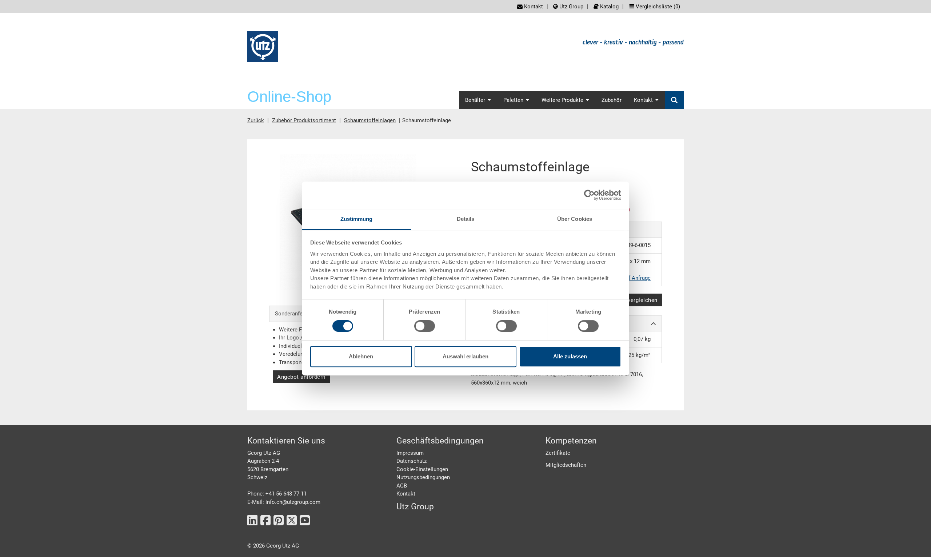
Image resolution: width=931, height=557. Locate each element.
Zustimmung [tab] (356, 219)
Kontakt (533, 6)
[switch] (424, 326)
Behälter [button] (475, 100)
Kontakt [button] (643, 100)
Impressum (410, 453)
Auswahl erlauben (465, 356)
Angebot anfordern (301, 377)
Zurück (255, 120)
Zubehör (612, 100)
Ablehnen (361, 356)
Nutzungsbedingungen (423, 477)
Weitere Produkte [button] (562, 100)
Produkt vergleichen (632, 300)
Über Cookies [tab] (574, 219)
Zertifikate (558, 453)
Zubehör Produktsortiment (304, 120)
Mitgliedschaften (566, 465)
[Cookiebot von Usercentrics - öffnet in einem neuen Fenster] (589, 195)
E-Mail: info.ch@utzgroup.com (283, 502)
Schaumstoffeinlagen (370, 120)
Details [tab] (466, 219)
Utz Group (570, 6)
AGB (401, 485)
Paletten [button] (513, 100)
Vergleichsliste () (657, 6)
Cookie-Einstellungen (422, 469)
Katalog (609, 6)
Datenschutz (411, 461)
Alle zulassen (570, 356)
